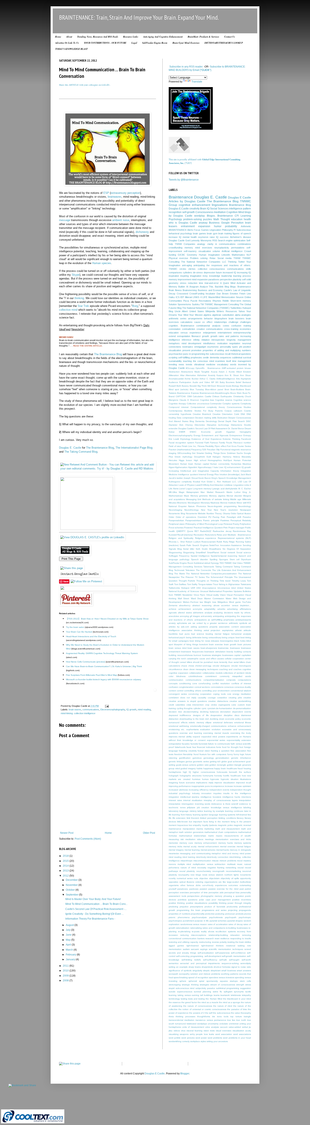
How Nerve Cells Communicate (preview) (85, 662)
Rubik (219, 542)
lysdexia (213, 825)
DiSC (248, 421)
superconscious (184, 991)
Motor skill (241, 503)
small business (228, 970)
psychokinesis (216, 917)
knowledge (214, 276)
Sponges (223, 559)
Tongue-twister (205, 584)
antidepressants (243, 620)
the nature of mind (222, 1006)
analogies (246, 315)
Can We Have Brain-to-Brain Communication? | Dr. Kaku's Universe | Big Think (104, 666)
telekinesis (236, 995)
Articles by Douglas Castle (187, 201)
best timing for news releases (204, 641)
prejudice (184, 906)
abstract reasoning (202, 605)
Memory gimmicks (199, 496)
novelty (172, 878)
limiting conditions (227, 818)
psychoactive (175, 354)
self (244, 279)
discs (237, 715)
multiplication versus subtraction (209, 864)
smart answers (244, 970)
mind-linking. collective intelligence (78, 713)
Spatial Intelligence (200, 556)
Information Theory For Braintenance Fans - (90, 918)
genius (189, 761)
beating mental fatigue (218, 634)
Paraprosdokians (193, 520)
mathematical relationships (192, 836)
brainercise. (223, 648)
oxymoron (203, 237)
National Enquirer (178, 506)
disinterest (246, 715)
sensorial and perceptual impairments (200, 963)
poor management (221, 899)
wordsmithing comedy (179, 1041)
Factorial (199, 442)
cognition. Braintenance (181, 325)
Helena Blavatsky (242, 457)
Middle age (235, 499)
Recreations (205, 300)
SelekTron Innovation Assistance (225, 545)
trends (189, 364)
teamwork (225, 995)
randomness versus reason (193, 924)
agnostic (173, 612)
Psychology (175, 219)
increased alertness (178, 790)
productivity (232, 906)
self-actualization (206, 953)
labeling (247, 807)
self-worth (246, 960)
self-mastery (190, 251)
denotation (225, 712)
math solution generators (191, 832)
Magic (182, 492)
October (70, 889)
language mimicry (187, 811)
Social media (224, 258)
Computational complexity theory (208, 407)
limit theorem (193, 818)
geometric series (201, 761)
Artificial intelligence (232, 251)
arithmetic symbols (238, 623)
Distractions (236, 425)
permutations (237, 247)
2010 (66, 970)
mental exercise (228, 846)
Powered (188, 527)
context (172, 690)
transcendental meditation (181, 1020)
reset (217, 938)
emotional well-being (179, 726)
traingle (247, 1016)
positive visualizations (196, 903)
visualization (204, 251)
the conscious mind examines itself (212, 361)
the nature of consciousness (197, 1006)
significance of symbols (180, 970)
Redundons (210, 535)
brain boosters (236, 318)
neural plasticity (187, 871)
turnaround (180, 1023)
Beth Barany (183, 386)
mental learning (192, 850)
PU (209, 517)
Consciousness (204, 212)
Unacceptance (209, 588)
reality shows (207, 931)
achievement (184, 609)
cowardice (222, 697)
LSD (240, 481)
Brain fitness (175, 290)
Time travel (225, 581)
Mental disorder (234, 496)
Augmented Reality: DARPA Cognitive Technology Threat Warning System (102, 653)
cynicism (211, 708)
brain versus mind (178, 648)
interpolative (175, 804)
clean (185, 669)
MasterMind (214, 297)
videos (177, 1030)
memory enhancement (205, 843)
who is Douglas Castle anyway (188, 222)
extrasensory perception (125, 192)
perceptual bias (232, 892)
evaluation (205, 729)
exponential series (216, 740)
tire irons (217, 1016)
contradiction (188, 329)
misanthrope (187, 860)
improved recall (243, 782)
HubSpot (227, 460)
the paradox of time (237, 1009)
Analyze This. (207, 286)
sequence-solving (230, 963)
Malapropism (192, 492)
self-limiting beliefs (191, 960)
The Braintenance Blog (108, 354)
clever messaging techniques (203, 669)
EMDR (182, 432)
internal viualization (192, 800)
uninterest (234, 1023)
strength (240, 984)
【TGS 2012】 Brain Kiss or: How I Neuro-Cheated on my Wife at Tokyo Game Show (107, 619)
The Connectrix (203, 570)
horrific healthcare (232, 775)
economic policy (233, 719)
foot (241, 747)
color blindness (177, 676)
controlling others (192, 690)
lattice (200, 811)
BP (212, 382)
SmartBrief (201, 552)
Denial (221, 421)
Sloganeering (175, 552)
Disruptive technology (218, 425)
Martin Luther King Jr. (238, 492)
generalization (222, 758)
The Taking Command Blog (80, 451)
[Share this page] (71, 568)
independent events (219, 790)
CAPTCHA (181, 396)
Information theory (229, 471)
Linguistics (238, 485)
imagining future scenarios (182, 782)
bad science (197, 634)
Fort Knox (232, 446)
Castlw (208, 396)
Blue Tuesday (197, 389)
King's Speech (219, 478)
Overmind (202, 517)
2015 (66, 860)
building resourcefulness (181, 655)
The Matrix (179, 573)
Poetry (236, 524)
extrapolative (175, 744)
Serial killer (188, 549)
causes (220, 658)
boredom (203, 644)
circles (182, 269)
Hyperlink (192, 467)
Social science (243, 552)
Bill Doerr (212, 386)
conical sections (202, 687)
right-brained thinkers (212, 945)
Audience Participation (180, 382)
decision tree (175, 712)
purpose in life (202, 921)
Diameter (173, 425)
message (64, 220)
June (69, 934)
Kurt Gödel (207, 481)
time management (241, 361)
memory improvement (180, 279)
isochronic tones (177, 807)
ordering (199, 882)
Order (171, 517)
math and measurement (227, 829)
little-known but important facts (192, 821)
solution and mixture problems (205, 974)
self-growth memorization (234, 956)
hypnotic (225, 779)
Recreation (199, 535)
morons (172, 864)
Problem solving (199, 258)
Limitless (228, 485)
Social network (227, 552)
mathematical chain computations (220, 832)
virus (183, 1030)
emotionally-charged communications (208, 726)
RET (196, 531)
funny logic (239, 754)
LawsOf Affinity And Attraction (209, 485)
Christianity (238, 396)
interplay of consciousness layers (221, 800)
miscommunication (202, 860)
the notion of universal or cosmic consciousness (202, 1009)
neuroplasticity (221, 247)
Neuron (240, 297)
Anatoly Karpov (216, 375)
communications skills (239, 269)
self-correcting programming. (190, 956)
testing (184, 999)
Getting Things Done (215, 453)
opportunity (245, 878)
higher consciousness (204, 772)
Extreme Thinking (231, 439)
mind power (245, 853)
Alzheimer (202, 375)
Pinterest (228, 524)
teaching (187, 361)
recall (227, 354)
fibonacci (196, 336)
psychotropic (245, 917)
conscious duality (242, 687)
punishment (188, 921)
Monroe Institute (228, 503)
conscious (229, 687)
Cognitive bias (207, 400)
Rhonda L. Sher (177, 542)
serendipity (245, 963)
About (69, 36)
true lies (231, 1020)
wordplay (199, 215)
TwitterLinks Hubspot (179, 588)
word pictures (187, 1038)
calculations (187, 322)
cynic (204, 708)
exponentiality (233, 740)
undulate (223, 1023)
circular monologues (241, 666)
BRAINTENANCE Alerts (181, 230)
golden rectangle (217, 765)
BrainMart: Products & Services (203, 36)
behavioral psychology (180, 233)
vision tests (209, 1030)
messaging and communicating (195, 853)
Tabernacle (208, 566)
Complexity (245, 403)
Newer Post (66, 832)
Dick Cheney (186, 425)
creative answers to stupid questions (188, 701)
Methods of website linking (215, 499)
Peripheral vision (177, 524)
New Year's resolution (226, 510)
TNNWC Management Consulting (222, 304)
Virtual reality (212, 595)
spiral (201, 981)
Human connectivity (220, 464)
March (70, 949)
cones (226, 325)
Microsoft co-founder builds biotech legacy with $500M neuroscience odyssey (103, 679)
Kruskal (196, 481)
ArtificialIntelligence (225, 379)
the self (208, 1013)
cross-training (231, 329)
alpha (237, 315)
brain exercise (216, 644)
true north (241, 1020)
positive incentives (241, 899)
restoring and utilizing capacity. (183, 942)
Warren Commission (214, 598)
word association (223, 1034)
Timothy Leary (239, 581)
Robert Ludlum (193, 542)
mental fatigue (244, 846)
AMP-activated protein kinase (236, 368)
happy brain (220, 768)
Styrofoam (246, 559)
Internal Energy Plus (209, 474)
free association (238, 751)
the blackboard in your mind (237, 999)
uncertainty (213, 1023)
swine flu (217, 991)
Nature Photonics (197, 506)
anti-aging (187, 265)
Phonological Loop (214, 524)
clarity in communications (221, 244)
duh (207, 719)
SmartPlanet (213, 552)
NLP (249, 255)
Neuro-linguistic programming (222, 506)
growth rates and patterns (224, 336)
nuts (196, 878)
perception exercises (179, 892)
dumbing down (217, 719)
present (186, 350)
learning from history (182, 814)
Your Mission (195, 315)
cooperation (206, 694)
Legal (134, 43)
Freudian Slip (213, 449)
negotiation (234, 343)
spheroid (193, 981)
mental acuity (190, 846)
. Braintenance (213, 368)
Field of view (175, 446)
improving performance (180, 786)
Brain (203, 208)
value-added (235, 1027)
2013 (66, 870)
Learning (246, 215)
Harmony (227, 457)
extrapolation (183, 336)
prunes (247, 914)
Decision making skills (205, 418)
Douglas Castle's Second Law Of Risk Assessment (202, 428)
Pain (223, 517)
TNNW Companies (185, 244)
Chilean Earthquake (222, 396)
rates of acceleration (218, 924)
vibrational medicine (204, 364)
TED (222, 563)
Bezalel (193, 386)
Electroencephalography (112, 709)
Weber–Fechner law (193, 602)
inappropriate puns (200, 786)
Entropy (247, 435)
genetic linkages (177, 761)
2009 (66, 975)
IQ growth (131, 709)
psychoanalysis (199, 917)
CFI (237, 215)
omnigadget (200, 346)
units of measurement (193, 1027)
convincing (193, 694)
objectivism (214, 878)
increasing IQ (244, 272)
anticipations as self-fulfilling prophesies (214, 620)
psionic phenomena (179, 917)
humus (205, 779)
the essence (175, 1002)
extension (246, 740)
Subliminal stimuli (202, 563)
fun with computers (217, 754)
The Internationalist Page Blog (134, 447)
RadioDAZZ (205, 531)
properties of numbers (179, 914)
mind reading (144, 709)
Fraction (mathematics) (180, 449)
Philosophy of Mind (194, 524)
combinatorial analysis (208, 325)
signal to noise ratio (241, 967)
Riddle (225, 300)
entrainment (188, 226)
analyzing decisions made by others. (232, 612)
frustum (203, 754)
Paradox (247, 517)
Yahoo (242, 311)
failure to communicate (219, 744)
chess (191, 666)
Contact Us (229, 36)
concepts (173, 683)
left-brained (241, 814)
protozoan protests (234, 914)
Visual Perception (235, 595)
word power (201, 1038)
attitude (247, 630)
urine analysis (212, 1027)
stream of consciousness (222, 984)
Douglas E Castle (239, 197)
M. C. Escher (244, 488)
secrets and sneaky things (182, 953)
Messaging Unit (193, 499)
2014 (66, 865)
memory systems (242, 843)
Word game (235, 602)
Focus (197, 230)
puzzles (207, 219)
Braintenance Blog (240, 205)
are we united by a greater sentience (208, 623)
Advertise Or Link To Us (67, 43)
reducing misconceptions (193, 935)
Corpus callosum (233, 411)
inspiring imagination (190, 276)
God (187, 240)
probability (231, 226)
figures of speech (242, 233)
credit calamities (177, 705)
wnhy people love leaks (202, 1034)
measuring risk (176, 839)
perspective (226, 279)
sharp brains (195, 967)
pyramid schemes (218, 921)
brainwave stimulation (214, 651)
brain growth (230, 644)
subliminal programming (227, 988)
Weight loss (210, 602)
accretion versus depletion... (236, 605)
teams (217, 995)
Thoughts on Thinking (207, 581)
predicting (173, 906)
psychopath (230, 917)
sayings (204, 949)
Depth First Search (235, 421)
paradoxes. (182, 889)
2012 (66, 875)
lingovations (220, 204)
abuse (216, 605)
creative (247, 697)
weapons (184, 1034)
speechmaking (181, 977)
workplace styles (198, 1041)
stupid (172, 988)
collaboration (195, 673)
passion (203, 889)
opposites (173, 882)
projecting (232, 910)
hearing (247, 768)
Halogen (217, 457)
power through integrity (239, 903)
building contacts (242, 651)
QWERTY (181, 531)
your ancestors (220, 1041)
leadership (226, 276)
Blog (227, 286)
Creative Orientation (223, 414)
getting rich (215, 761)
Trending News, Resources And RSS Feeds (97, 36)
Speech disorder (199, 559)
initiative (206, 340)
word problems (215, 1038)
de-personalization (242, 708)
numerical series (185, 878)
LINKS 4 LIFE (200, 297)
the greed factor (189, 1002)
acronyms (197, 609)
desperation (216, 715)
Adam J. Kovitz (227, 372)
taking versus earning (188, 995)
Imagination (214, 255)
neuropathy (183, 875)
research (209, 938)
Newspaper (245, 510)
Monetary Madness (210, 503)
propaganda (245, 910)
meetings (209, 839)
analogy (201, 244)
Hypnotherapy (205, 467)
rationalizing (196, 928)
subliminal (237, 357)
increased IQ (229, 272)
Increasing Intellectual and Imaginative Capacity (194, 471)
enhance (232, 726)
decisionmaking (190, 712)
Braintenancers (207, 393)
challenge (233, 322)
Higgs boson (185, 460)
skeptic (206, 970)
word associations (242, 1034)
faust (188, 747)
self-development (213, 956)
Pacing (216, 517)
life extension (179, 818)
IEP (182, 297)
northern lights (231, 875)
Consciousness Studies (239, 407)
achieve (172, 609)
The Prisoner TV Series (193, 577)
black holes (239, 641)
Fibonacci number (242, 442)
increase (229, 786)
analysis (208, 612)
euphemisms (192, 729)
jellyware (191, 807)
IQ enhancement (232, 467)
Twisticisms (246, 584)
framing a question (220, 751)
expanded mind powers (213, 736)
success (224, 237)
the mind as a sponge (229, 1002)
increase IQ (175, 237)
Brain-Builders (237, 389)
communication (176, 680)
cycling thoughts (185, 708)
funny (230, 754)
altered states (185, 612)
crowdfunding (175, 247)
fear (194, 747)
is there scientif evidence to (237, 804)
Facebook (246, 439)
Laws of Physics (186, 485)
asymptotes (227, 630)
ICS (177, 297)
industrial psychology (179, 793)
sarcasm (195, 949)
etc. (183, 729)
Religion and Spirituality (181, 538)
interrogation (188, 804)
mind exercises (203, 247)
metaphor (216, 853)
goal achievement (236, 761)
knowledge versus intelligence (226, 807)
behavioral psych (177, 637)
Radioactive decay (222, 531)
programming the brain (188, 910)
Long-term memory (202, 488)
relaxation (235, 935)
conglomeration (186, 687)
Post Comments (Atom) (88, 838)
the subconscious (221, 1013)
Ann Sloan (245, 375)
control (180, 690)
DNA (243, 414)
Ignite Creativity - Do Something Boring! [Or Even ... (94, 913)
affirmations (245, 609)
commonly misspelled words (235, 676)
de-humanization (224, 708)
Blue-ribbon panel (214, 389)
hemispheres (175, 772)
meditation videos (194, 839)
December (72, 879)
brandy (229, 651)
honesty (218, 775)
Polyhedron (245, 524)
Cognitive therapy (177, 403)
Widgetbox (222, 602)
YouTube (246, 602)
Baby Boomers (227, 382)
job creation (203, 807)
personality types (229, 346)
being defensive (194, 637)
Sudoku (196, 304)
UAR (193, 588)
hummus (196, 779)
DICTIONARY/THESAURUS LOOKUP (224, 43)
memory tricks (175, 846)
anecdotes (174, 616)
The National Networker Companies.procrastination (211, 573)
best (238, 637)
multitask (231, 864)
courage (212, 697)
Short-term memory (240, 300)
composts (231, 680)
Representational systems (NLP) (234, 538)
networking (231, 867)
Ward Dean (197, 598)
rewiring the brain (235, 942)
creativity (194, 208)
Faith (206, 442)
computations (244, 680)
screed (247, 949)
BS (217, 382)
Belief (238, 382)
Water (228, 598)
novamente (245, 875)
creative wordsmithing (240, 701)
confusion (173, 687)
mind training (188, 857)
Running (240, 542)
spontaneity (212, 981)
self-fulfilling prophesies (190, 357)
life (170, 818)
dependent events (241, 712)
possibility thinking (217, 903)
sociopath (173, 974)
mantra (199, 829)
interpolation (245, 800)
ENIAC (193, 432)
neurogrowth (218, 871)
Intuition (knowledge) (230, 474)
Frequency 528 (198, 449)
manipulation (189, 829)
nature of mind (188, 867)
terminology (174, 999)
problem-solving (192, 219)
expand (196, 736)
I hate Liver (217, 467)
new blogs (195, 875)
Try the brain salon (75, 627)
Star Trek (83, 306)
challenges (245, 322)
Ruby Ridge (229, 542)
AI (187, 286)
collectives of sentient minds (237, 673)
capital (237, 655)
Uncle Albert (181, 311)
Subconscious (243, 230)
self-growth (188, 212)
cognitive (246, 669)
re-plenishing (184, 931)
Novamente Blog (177, 513)
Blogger (184, 1073)
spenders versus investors (221, 977)
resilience (224, 938)
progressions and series (214, 910)
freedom (178, 754)
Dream (248, 428)
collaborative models (212, 673)
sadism (186, 949)
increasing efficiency (199, 790)
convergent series (178, 694)
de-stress (198, 272)
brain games (199, 233)
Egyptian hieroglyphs (238, 432)
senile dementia (211, 357)
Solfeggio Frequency (179, 556)
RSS (214, 240)
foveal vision (204, 751)
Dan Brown (223, 293)
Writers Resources (227, 311)
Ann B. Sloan (232, 375)
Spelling (213, 559)
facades (186, 744)
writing (210, 1041)
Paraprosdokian (176, 520)
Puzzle (193, 300)
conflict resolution (221, 683)
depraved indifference (180, 715)
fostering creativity (188, 751)
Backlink (219, 286)
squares (224, 981)
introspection (218, 340)
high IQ (187, 772)
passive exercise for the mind (223, 889)
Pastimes (224, 520)
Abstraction (174, 372)
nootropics (187, 346)
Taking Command (224, 566)
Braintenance (181, 197)
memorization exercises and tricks (233, 839)
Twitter (241, 261)
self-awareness (222, 953)
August (70, 925)
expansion (204, 226)
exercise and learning (191, 733)
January (71, 959)
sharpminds (207, 967)
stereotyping (175, 984)
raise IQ (214, 237)
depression (209, 272)
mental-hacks (222, 850)
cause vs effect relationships (210, 322)
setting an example (178, 967)
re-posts (195, 931)
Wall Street (183, 598)
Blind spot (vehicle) (178, 389)
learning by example (214, 811)
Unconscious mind (226, 588)
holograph (174, 775)
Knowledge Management (238, 478)
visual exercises (223, 1030)
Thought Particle (187, 581)
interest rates (175, 800)
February (71, 954)
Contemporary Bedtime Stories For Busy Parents (196, 411)
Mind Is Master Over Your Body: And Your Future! (93, 899)
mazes (219, 836)
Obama (226, 513)
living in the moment (219, 821)
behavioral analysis (241, 634)
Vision (223, 595)
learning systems (227, 814)
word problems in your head (237, 1038)
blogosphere (220, 318)
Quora (190, 531)
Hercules (173, 460)
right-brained (192, 945)
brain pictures (244, 644)
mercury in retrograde (240, 850)
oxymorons (213, 346)
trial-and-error (212, 283)
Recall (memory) (185, 535)
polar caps (204, 899)
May (68, 939)
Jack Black (246, 474)
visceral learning (194, 1030)
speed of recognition (198, 977)
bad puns (184, 634)
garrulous (197, 758)
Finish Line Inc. (189, 446)
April (69, 944)
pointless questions (188, 899)
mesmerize (174, 853)
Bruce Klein (236, 393)
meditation (220, 212)
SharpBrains (215, 549)
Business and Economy (210, 290)
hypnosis (214, 779)
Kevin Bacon (204, 478)
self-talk (223, 960)
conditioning (185, 683)
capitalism (246, 655)
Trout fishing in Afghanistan (226, 584)
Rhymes (217, 300)
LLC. (234, 481)
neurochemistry (203, 871)
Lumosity (195, 240)
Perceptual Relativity (240, 520)
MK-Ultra (173, 492)
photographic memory (211, 896)
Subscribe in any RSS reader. (186, 66)
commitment (211, 676)
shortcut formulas (222, 967)
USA (198, 588)
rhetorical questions (241, 354)
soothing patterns (229, 974)
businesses (227, 655)
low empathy (195, 825)
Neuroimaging (175, 510)
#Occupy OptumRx (195, 368)
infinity (196, 340)
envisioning (174, 729)
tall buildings (206, 995)
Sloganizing (188, 552)
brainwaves (114, 196)
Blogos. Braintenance (220, 215)
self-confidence (238, 953)
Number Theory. (214, 513)
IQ (208, 208)
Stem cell (235, 559)
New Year (206, 510)
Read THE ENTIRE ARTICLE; (87, 346)
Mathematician (176, 496)
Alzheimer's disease (240, 237)
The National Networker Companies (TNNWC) (206, 308)
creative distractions (218, 701)
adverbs (221, 609)
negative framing (216, 867)
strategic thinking (190, 984)
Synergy (215, 563)
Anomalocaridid (176, 379)
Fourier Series (244, 446)
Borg (135, 306)
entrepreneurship (242, 332)
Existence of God (200, 439)
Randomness (239, 531)
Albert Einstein (243, 372)
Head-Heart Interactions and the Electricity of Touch (91, 636)
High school (200, 460)
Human (202, 255)
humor (217, 226)
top (231, 1016)
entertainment (225, 332)
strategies (204, 984)
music (240, 864)
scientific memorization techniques (226, 949)
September (72, 894)
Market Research (216, 492)
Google (225, 222)
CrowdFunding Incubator (202, 293)
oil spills (235, 878)
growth (205, 336)
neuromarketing (233, 871)
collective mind (68, 309)
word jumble (175, 1038)
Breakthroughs (222, 393)
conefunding (204, 683)
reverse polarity (219, 942)
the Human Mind (214, 999)
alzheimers (198, 612)
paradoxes (213, 279)
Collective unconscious (198, 403)
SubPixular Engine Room (154, 43)
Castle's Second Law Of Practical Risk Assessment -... (96, 909)
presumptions (196, 906)
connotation (175, 329)
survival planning (202, 991)
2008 (66, 980)
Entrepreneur (235, 435)
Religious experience (205, 538)
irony (205, 276)
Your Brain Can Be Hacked (79, 632)
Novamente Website (196, 513)
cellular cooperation (234, 658)
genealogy (209, 758)
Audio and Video (201, 382)
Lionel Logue (185, 488)
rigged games (176, 945)
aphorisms (182, 623)
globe (224, 761)
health (247, 219)
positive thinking (177, 903)
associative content (229, 627)
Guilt (208, 457)
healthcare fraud (235, 768)
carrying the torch (177, 658)
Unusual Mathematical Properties (216, 591)
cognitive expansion (178, 673)
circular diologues (221, 666)
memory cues (186, 843)
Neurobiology (244, 506)
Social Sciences (219, 208)
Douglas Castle (177, 240)
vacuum (224, 1027)
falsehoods (180, 747)
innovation (206, 793)
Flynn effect (220, 446)
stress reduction (188, 283)
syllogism (228, 991)
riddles (248, 942)
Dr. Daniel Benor (236, 428)
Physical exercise (178, 258)
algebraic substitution (223, 315)
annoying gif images (190, 616)
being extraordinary (211, 637)
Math (216, 219)
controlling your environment (216, 690)
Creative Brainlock (202, 414)
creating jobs (235, 697)
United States (196, 311)
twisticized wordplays (197, 1023)
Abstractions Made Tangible (195, 372)
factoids (194, 744)
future (219, 272)
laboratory (173, 811)
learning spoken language (205, 814)
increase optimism (242, 786)
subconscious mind (185, 988)
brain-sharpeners (209, 648)
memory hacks (225, 843)
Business (214, 222)
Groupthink (199, 457)
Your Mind (183, 315)
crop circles (211, 705)
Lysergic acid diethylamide (224, 488)
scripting (173, 357)
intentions (246, 797)
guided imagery (188, 768)
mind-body (201, 857)
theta (171, 1016)
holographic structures (191, 775)
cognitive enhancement (194, 204)
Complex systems (231, 403)
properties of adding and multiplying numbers (227, 350)
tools (226, 1016)
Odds (233, 513)
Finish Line (245, 293)
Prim (225, 527)
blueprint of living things (186, 644)
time (201, 283)
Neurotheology (191, 510)
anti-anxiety (206, 616)
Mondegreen (194, 503)
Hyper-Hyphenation (178, 467)
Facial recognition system (181, 442)
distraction (174, 719)
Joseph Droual (190, 478)
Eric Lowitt (174, 439)
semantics (173, 963)
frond (196, 754)
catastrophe (192, 658)
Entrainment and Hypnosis (215, 435)
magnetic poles (225, 825)
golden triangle (234, 765)
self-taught (234, 960)
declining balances (209, 712)
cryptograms (224, 705)
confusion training (241, 325)
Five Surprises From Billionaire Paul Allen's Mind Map (91, 675)
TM (202, 304)
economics (245, 329)
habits (199, 768)
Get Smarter (198, 453)
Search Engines (200, 545)
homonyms (208, 775)
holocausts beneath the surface (234, 772)
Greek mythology (183, 457)
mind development (191, 343)
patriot (248, 889)
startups (234, 981)
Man (203, 492)
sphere (182, 981)
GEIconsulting (184, 453)
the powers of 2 (196, 1013)
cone (194, 683)
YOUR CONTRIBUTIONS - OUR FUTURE (105, 43)
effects (184, 722)
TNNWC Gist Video (233, 563)
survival (247, 357)
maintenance (175, 829)
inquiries (217, 793)
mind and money (230, 853)
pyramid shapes (235, 921)
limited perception (209, 818)
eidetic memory (196, 722)
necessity (201, 867)
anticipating (218, 616)
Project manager (236, 527)
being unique (228, 637)
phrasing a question (234, 896)
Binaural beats (224, 386)
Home (58, 36)
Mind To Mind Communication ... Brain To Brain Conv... (96, 903)
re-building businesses (237, 928)
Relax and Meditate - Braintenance (234, 535)
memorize (173, 843)
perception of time (199, 892)
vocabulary (222, 364)
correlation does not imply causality (187, 697)
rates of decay (235, 924)
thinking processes (185, 1016)
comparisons (175, 272)
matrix (211, 836)
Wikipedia (210, 311)
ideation (235, 779)
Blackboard (245, 386)
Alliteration (174, 375)
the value (235, 1013)
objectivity (225, 878)
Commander (216, 403)
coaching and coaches (230, 669)
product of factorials (215, 906)
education (237, 219)
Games (205, 230)
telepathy (246, 995)
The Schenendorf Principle (219, 577)
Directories (200, 425)
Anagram (194, 286)
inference (186, 340)
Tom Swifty (192, 584)
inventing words (202, 804)
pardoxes (193, 889)
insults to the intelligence (237, 793)
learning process (242, 276)
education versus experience (185, 332)
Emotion (234, 293)
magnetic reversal (242, 825)
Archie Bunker (191, 379)
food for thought (230, 747)
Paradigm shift (234, 517)
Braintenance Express (188, 393)
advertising (232, 609)
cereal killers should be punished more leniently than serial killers (212, 662)
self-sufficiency (210, 960)
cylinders (187, 272)
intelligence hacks (231, 797)
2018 (66, 855)
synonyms (239, 991)
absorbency (184, 605)
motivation (222, 343)
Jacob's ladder (176, 478)
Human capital (201, 464)
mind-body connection (217, 857)
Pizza (186, 300)
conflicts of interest (241, 683)
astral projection (212, 630)
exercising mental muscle (216, 733)
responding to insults (240, 938)
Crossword (182, 293)
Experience (216, 439)
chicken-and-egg (203, 666)
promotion (196, 350)
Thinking (232, 261)
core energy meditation (239, 694)
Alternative (191, 375)
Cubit (236, 414)
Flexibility (209, 446)
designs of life (201, 715)
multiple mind (184, 864)
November (72, 885)
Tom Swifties (180, 584)
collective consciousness (211, 269)
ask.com (185, 627)
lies (249, 814)
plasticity (237, 279)
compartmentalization (214, 680)
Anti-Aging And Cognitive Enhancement (163, 36)
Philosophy (227, 230)
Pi (235, 230)
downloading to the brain (191, 719)
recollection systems (226, 931)
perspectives (193, 896)
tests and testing (196, 999)
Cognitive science (242, 400)
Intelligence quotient (188, 474)
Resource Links (130, 36)
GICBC (181, 255)
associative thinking (192, 630)
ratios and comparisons (213, 928)
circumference (175, 669)
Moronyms (206, 240)
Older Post (149, 832)
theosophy (246, 1013)
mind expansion (200, 279)
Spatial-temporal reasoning (224, 556)
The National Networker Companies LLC (203, 261)
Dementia (200, 421)
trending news (176, 364)
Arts (238, 379)
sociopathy (184, 974)
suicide (172, 991)
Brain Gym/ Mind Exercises (186, 43)
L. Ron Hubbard (222, 481)
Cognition (232, 212)
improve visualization (224, 782)
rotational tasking (235, 945)
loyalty (205, 825)
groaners (246, 765)
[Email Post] (106, 706)
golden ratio (203, 765)
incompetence (217, 786)
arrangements (195, 318)
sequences (225, 357)
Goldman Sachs (235, 453)
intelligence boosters (211, 797)
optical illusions (186, 882)
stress (248, 984)
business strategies (211, 655)
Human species (101, 263)
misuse (215, 860)
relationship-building (218, 935)
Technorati (179, 570)
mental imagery (176, 850)
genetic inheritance (241, 758)
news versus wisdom (212, 875)
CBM (189, 396)
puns (185, 354)
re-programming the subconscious (206, 354)
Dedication (222, 418)
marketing (209, 829)
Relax (213, 258)
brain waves (75, 709)
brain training (225, 233)
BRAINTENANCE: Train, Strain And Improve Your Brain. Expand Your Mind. (139, 17)
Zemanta (173, 605)
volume (216, 251)
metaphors (174, 343)
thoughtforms (203, 1016)
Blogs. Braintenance (240, 286)
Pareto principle (211, 520)
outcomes (233, 885)
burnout (197, 655)
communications (90, 709)
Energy (197, 435)
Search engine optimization (232, 240)
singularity (197, 970)
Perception (237, 222)
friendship (188, 754)
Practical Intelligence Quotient (208, 527)
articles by (174, 627)
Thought (225, 219)
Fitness (201, 446)
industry (196, 793)
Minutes (172, 503)
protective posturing (214, 914)
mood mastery (244, 860)
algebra (207, 315)
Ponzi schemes (176, 527)
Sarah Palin (185, 545)
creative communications (210, 329)
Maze (186, 496)
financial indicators (206, 747)
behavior (208, 318)
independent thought (240, 790)
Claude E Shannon (189, 400)
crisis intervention (195, 705)
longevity (231, 340)
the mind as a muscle (208, 1002)
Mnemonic (182, 503)
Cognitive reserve (223, 400)
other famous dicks (190, 885)
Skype (76, 274)
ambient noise (120, 220)
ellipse (208, 722)
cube (233, 705)
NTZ (249, 503)
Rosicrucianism (208, 542)
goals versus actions (186, 765)
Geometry (192, 255)
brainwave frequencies (192, 651)
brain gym (212, 233)
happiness (208, 768)
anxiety (172, 623)
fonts (218, 747)
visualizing (174, 1034)
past (242, 889)
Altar (182, 375)
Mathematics (238, 255)
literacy (240, 818)
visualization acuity (241, 1030)
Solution (173, 304)
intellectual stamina (189, 797)
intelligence (235, 208)
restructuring (205, 942)
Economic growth (211, 432)
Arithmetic (246, 226)
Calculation (198, 396)
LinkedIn (225, 255)
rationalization (182, 928)
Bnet (227, 389)
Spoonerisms (184, 304)
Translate (196, 81)
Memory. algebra (217, 496)
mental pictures (208, 850)
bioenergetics (226, 641)
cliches (191, 269)
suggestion (245, 988)
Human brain (186, 464)
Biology (235, 386)
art (249, 623)
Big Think (202, 386)
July (68, 929)
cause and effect (207, 658)
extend (172, 336)
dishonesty (142, 231)
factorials (203, 744)
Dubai (171, 432)
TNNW (236, 258)
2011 (66, 965)
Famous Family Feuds (221, 442)
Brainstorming (190, 290)
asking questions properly (204, 627)
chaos (184, 666)
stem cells (245, 981)
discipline (228, 715)
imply (211, 782)
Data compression (185, 418)
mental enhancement (208, 846)
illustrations (245, 779)
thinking (79, 298)
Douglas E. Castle (70, 447)
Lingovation (215, 230)
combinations (244, 244)
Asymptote (246, 379)
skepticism (216, 970)
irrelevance (216, 804)
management (244, 340)
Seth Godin (202, 549)
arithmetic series (177, 318)
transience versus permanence (210, 1020)
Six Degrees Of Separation (236, 549)
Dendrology (211, 421)
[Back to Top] (32, 1116)
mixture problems (228, 860)
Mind (241, 212)
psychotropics (175, 921)
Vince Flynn (199, 595)
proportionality (198, 914)
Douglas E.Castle (179, 208)
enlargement (209, 332)
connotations (217, 687)
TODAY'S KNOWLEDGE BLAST (71, 49)
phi (240, 346)
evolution (216, 729)
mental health (190, 237)
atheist (238, 630)
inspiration (174, 276)
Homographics (215, 460)
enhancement (244, 726)
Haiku (172, 297)
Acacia (214, 372)
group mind (174, 768)
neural (240, 867)
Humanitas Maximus (241, 464)
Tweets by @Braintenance (184, 179)
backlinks (173, 634)
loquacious (182, 825)
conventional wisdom (240, 690)
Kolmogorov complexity (180, 481)
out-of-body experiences (214, 885)
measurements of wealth (237, 836)
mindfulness (209, 343)
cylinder (197, 708)
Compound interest (179, 407)
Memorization (228, 297)
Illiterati (188, 297)
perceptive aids (216, 892)
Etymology (185, 439)
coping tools (219, 694)
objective (203, 878)
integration (174, 797)
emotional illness (242, 722)
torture (239, 1016)
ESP (106, 192)
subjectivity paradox (205, 988)
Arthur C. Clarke (207, 379)
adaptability (209, 609)
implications (201, 782)
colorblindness (195, 676)
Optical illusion (244, 513)
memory (189, 247)
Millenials (246, 499)
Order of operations (186, 517)
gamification (185, 758)
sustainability (175, 361)
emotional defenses (223, 722)
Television (190, 570)
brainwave (235, 648)
